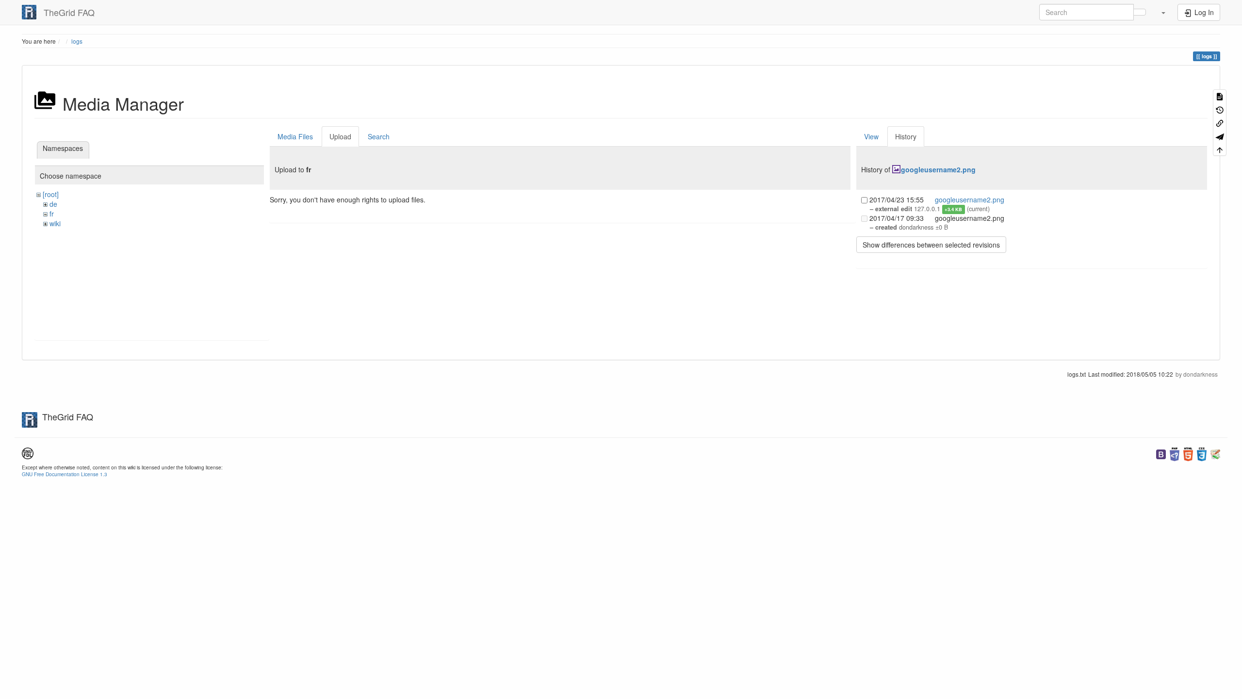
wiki (55, 223)
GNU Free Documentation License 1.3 (64, 474)
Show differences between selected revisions (931, 245)
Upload (340, 136)
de (53, 204)
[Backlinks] (1219, 122)
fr (51, 213)
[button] (1163, 12)
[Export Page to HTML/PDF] (1219, 136)
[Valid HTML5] (1188, 453)
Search (379, 136)
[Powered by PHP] (1174, 453)
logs (76, 41)
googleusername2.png (938, 169)
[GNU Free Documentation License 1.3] (27, 452)
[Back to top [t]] (1219, 149)
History (905, 136)
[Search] (1139, 12)
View (871, 136)
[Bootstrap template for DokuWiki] (1161, 453)
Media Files (295, 136)
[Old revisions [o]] (1219, 109)
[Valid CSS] (1202, 453)
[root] (51, 194)
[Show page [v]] (1219, 96)
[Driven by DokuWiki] (1215, 453)
